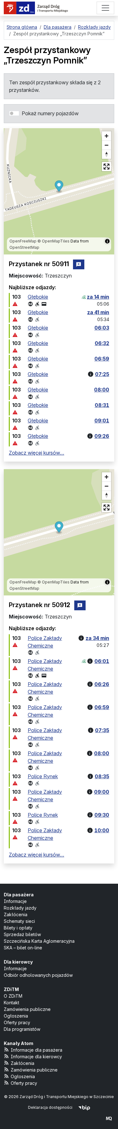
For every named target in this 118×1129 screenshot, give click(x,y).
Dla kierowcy (18, 962)
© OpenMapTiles (53, 241)
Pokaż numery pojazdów (50, 113)
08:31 (102, 405)
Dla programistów (22, 1029)
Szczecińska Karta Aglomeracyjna (39, 941)
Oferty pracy (17, 1022)
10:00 (101, 830)
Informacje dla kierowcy (36, 1056)
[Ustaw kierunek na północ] (106, 154)
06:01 (101, 661)
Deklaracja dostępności (50, 1107)
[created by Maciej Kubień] (109, 1118)
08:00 (101, 389)
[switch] (14, 113)
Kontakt (11, 1002)
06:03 (101, 328)
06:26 (101, 684)
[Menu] (105, 8)
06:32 (102, 343)
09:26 (101, 436)
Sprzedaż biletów (22, 934)
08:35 (102, 776)
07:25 (102, 374)
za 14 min (98, 297)
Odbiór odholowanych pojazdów (38, 975)
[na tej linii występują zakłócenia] (15, 304)
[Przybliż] (106, 135)
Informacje (15, 901)
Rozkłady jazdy (20, 908)
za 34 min (97, 638)
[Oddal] (106, 145)
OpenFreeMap (23, 241)
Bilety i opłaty (18, 927)
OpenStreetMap (24, 247)
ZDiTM (11, 989)
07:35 (102, 730)
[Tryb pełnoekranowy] (106, 166)
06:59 (101, 358)
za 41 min (98, 312)
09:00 (101, 792)
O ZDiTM (13, 996)
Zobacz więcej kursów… (36, 453)
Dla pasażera (19, 894)
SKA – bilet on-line (23, 947)
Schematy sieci (19, 921)
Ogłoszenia (16, 1015)
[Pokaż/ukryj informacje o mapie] (107, 241)
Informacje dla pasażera (36, 1050)
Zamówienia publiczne (27, 1009)
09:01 (101, 420)
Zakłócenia (15, 914)
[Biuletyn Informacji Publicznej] (84, 1107)
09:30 (101, 815)
